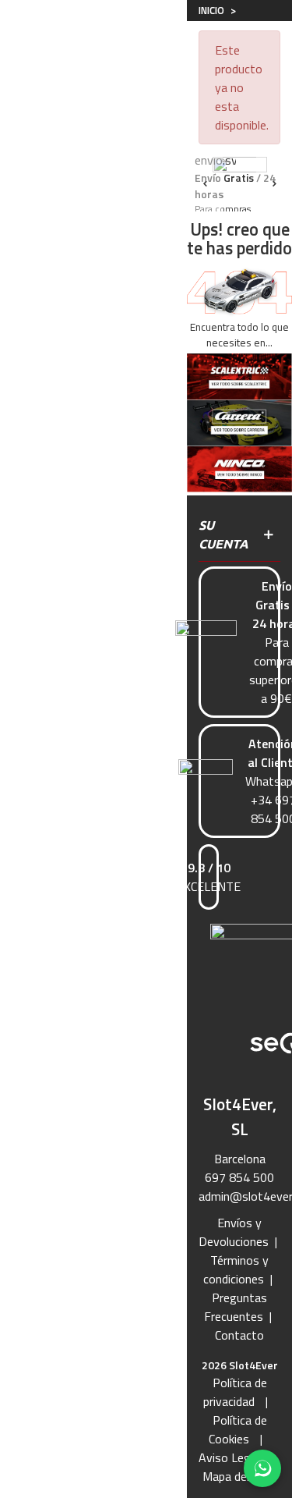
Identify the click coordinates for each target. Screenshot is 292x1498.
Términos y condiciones (236, 1269)
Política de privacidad (235, 1392)
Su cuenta (223, 534)
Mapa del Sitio (239, 1476)
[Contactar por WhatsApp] (262, 1468)
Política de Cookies (238, 1429)
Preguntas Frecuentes (235, 1307)
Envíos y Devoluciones (234, 1232)
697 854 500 (239, 1177)
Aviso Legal (229, 1457)
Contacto (239, 1335)
